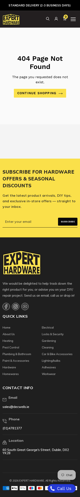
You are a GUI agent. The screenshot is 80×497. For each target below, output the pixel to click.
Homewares (11, 374)
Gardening (49, 340)
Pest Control (11, 347)
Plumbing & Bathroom (17, 354)
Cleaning (48, 347)
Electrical (48, 327)
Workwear (49, 374)
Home (6, 327)
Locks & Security (53, 334)
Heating (8, 340)
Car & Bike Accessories (57, 354)
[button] (47, 18)
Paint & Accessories (16, 360)
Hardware (9, 367)
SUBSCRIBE (68, 221)
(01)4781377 (12, 428)
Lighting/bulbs (51, 360)
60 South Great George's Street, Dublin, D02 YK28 (36, 451)
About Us (9, 334)
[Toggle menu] (73, 19)
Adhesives (49, 367)
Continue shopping (36, 93)
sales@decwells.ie (16, 407)
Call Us (63, 488)
